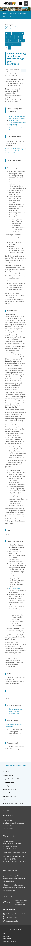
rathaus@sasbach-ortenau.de (14, 823)
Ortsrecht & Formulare (10, 789)
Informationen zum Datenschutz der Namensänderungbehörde (17, 118)
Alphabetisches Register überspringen (13, 28)
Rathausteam (7, 800)
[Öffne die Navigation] (20, 3)
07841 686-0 (8, 826)
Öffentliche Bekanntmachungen (13, 803)
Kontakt (5, 934)
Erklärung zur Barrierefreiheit (15, 914)
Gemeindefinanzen (9, 793)
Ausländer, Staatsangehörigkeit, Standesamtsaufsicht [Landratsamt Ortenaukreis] (15, 151)
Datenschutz (7, 939)
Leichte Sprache (11, 917)
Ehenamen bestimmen (16, 709)
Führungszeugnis (14, 588)
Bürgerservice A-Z (8, 782)
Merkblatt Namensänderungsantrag (17, 124)
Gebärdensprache (12, 921)
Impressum (6, 936)
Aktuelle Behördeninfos (10, 772)
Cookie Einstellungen (9, 941)
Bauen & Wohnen (8, 775)
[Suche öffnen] (26, 3)
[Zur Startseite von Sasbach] (9, 3)
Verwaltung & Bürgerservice (18, 13)
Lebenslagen (7, 786)
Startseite (5, 13)
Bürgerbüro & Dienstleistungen (13, 779)
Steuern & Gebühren (9, 796)
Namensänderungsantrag (17, 128)
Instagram (9, 902)
